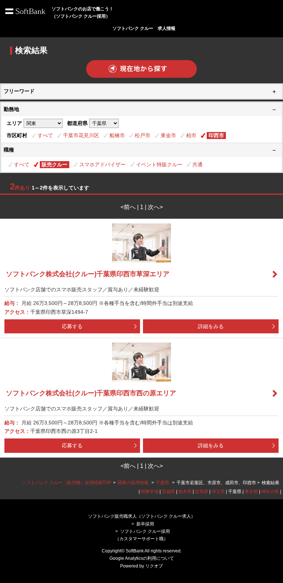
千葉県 (162, 482)
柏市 (191, 135)
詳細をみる (211, 326)
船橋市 (117, 135)
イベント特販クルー (159, 164)
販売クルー (54, 164)
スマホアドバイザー (102, 164)
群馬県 (201, 491)
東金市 (168, 135)
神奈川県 (270, 491)
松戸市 (142, 135)
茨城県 (168, 491)
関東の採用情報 (134, 482)
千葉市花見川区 (81, 135)
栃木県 (185, 491)
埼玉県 (218, 491)
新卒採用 (145, 524)
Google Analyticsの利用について (141, 558)
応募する (72, 326)
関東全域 (149, 491)
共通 (197, 164)
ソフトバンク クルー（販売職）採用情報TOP (66, 482)
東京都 (251, 491)
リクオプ (154, 566)
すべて (45, 135)
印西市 (216, 135)
